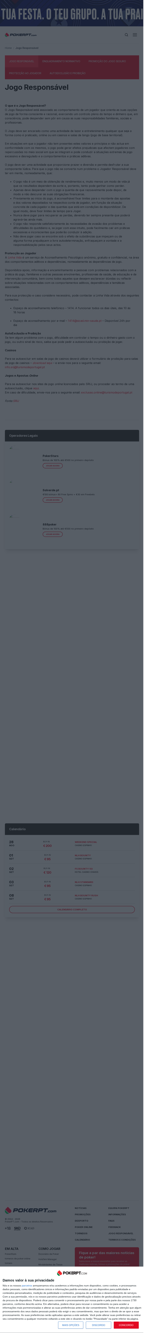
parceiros (27, 1285)
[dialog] (72, 1300)
